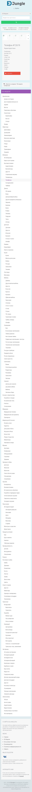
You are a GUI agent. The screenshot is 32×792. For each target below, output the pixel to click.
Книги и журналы (8, 250)
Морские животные (9, 138)
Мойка (7, 261)
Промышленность (7, 546)
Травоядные (7, 149)
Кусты (5, 571)
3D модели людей (9, 507)
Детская (6, 224)
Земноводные (8, 135)
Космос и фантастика (9, 395)
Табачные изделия (9, 543)
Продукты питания (7, 532)
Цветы (6, 582)
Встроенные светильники (12, 331)
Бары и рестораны (9, 160)
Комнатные (7, 568)
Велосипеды (9, 629)
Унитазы (8, 378)
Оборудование (8, 454)
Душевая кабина (10, 386)
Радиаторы (9, 370)
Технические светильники (12, 345)
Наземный (7, 624)
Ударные (6, 459)
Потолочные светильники (12, 342)
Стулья (7, 311)
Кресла (8, 292)
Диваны (8, 280)
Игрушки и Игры (8, 431)
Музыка (5, 445)
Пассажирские (10, 618)
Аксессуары (7, 702)
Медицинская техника (10, 412)
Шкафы (8, 241)
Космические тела (9, 400)
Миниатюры (7, 440)
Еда (5, 534)
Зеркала (8, 202)
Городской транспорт (11, 632)
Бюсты (7, 118)
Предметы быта (8, 353)
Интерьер (5, 155)
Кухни (7, 255)
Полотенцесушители (11, 367)
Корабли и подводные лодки (11, 493)
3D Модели (7, 739)
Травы (6, 576)
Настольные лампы (11, 336)
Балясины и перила (9, 663)
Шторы (7, 222)
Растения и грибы (7, 560)
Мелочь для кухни (10, 258)
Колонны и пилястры (9, 685)
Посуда (8, 264)
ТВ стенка (8, 314)
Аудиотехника (9, 166)
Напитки (6, 540)
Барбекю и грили (8, 666)
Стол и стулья (9, 305)
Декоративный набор (11, 197)
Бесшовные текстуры (10, 742)
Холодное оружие (9, 501)
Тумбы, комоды (10, 319)
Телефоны (9, 180)
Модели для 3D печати (9, 420)
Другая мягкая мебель (12, 283)
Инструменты (7, 551)
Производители (8, 744)
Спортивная (7, 479)
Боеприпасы (7, 484)
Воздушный (7, 604)
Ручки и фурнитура (9, 356)
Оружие (5, 481)
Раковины (8, 373)
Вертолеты (8, 607)
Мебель (6, 278)
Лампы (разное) (10, 333)
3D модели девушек (11, 509)
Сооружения (7, 406)
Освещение (7, 325)
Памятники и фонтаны (10, 110)
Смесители (8, 266)
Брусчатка (7, 669)
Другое (8, 171)
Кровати (8, 236)
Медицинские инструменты (11, 414)
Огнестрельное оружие (10, 495)
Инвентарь (7, 590)
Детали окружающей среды (12, 677)
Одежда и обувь (7, 462)
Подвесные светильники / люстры (15, 339)
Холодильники (9, 183)
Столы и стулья (10, 238)
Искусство (7, 434)
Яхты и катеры (9, 621)
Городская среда (9, 674)
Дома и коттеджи (9, 99)
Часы (7, 219)
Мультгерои (7, 529)
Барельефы (9, 116)
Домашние (7, 132)
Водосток (6, 671)
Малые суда (9, 615)
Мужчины (8, 521)
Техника (8, 269)
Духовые (6, 448)
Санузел (6, 381)
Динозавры (7, 130)
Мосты (6, 107)
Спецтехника (7, 554)
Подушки (8, 216)
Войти (17, 8)
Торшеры (8, 347)
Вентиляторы (9, 169)
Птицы (5, 143)
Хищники (6, 152)
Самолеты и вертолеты (10, 498)
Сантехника (7, 361)
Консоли (8, 289)
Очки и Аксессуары (9, 473)
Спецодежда (7, 476)
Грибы (5, 562)
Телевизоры (9, 177)
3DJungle (12, 782)
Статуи (7, 121)
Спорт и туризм (7, 585)
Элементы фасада (9, 694)
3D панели (8, 191)
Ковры (7, 211)
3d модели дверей (9, 655)
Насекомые (7, 141)
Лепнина (8, 213)
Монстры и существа (10, 526)
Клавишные (7, 451)
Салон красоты (8, 359)
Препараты (7, 417)
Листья (6, 574)
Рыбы (5, 146)
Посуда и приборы (9, 350)
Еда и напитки (7, 537)
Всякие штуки (8, 423)
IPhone (6, 699)
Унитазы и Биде (10, 392)
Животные (5, 127)
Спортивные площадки (10, 596)
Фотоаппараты (8, 713)
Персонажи (6, 504)
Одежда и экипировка (10, 593)
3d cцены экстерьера (10, 652)
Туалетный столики (11, 317)
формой (21, 776)
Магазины (7, 275)
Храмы (6, 124)
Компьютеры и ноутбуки (10, 710)
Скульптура (7, 113)
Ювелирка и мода (9, 442)
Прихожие (8, 300)
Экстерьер (5, 649)
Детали (6, 548)
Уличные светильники (10, 691)
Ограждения (7, 688)
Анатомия (8, 512)
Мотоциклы (9, 641)
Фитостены (7, 579)
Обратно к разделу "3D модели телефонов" (13, 84)
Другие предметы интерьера (13, 199)
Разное (5, 557)
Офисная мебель (10, 297)
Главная (6, 737)
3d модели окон (8, 657)
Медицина (5, 409)
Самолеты (8, 610)
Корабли (6, 613)
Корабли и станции (9, 398)
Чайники (8, 185)
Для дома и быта (8, 428)
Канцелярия (7, 247)
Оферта (6, 749)
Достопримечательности (11, 102)
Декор (6, 188)
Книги (7, 208)
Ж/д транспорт (10, 638)
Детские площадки (9, 680)
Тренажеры (7, 599)
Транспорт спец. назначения (13, 646)
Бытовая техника (8, 163)
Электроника (6, 696)
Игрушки (8, 233)
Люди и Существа (9, 437)
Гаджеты (6, 426)
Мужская (6, 470)
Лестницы (6, 272)
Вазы (7, 194)
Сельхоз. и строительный (12, 643)
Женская (6, 467)
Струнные (6, 456)
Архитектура (6, 96)
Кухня (5, 252)
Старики (8, 523)
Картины (8, 205)
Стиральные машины (11, 174)
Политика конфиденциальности (12, 746)
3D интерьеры (8, 157)
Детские (8, 227)
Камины (6, 244)
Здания (6, 104)
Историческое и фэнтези (11, 490)
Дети (7, 515)
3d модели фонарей (9, 660)
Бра (7, 328)
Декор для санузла (11, 384)
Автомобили (9, 627)
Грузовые (8, 635)
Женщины (8, 518)
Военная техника (8, 487)
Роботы (6, 403)
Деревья (6, 565)
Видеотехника (8, 708)
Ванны (7, 364)
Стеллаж (8, 303)
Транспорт (5, 602)
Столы (7, 308)
